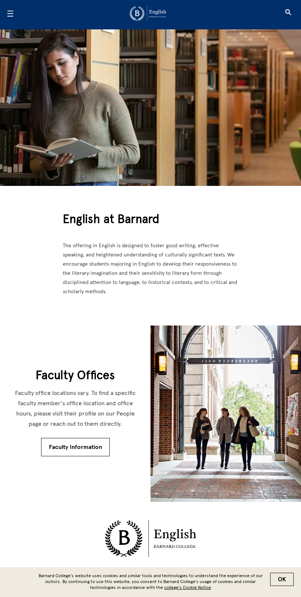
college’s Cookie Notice (187, 587)
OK (282, 579)
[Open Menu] (10, 15)
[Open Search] (288, 14)
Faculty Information (75, 447)
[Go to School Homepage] (148, 15)
